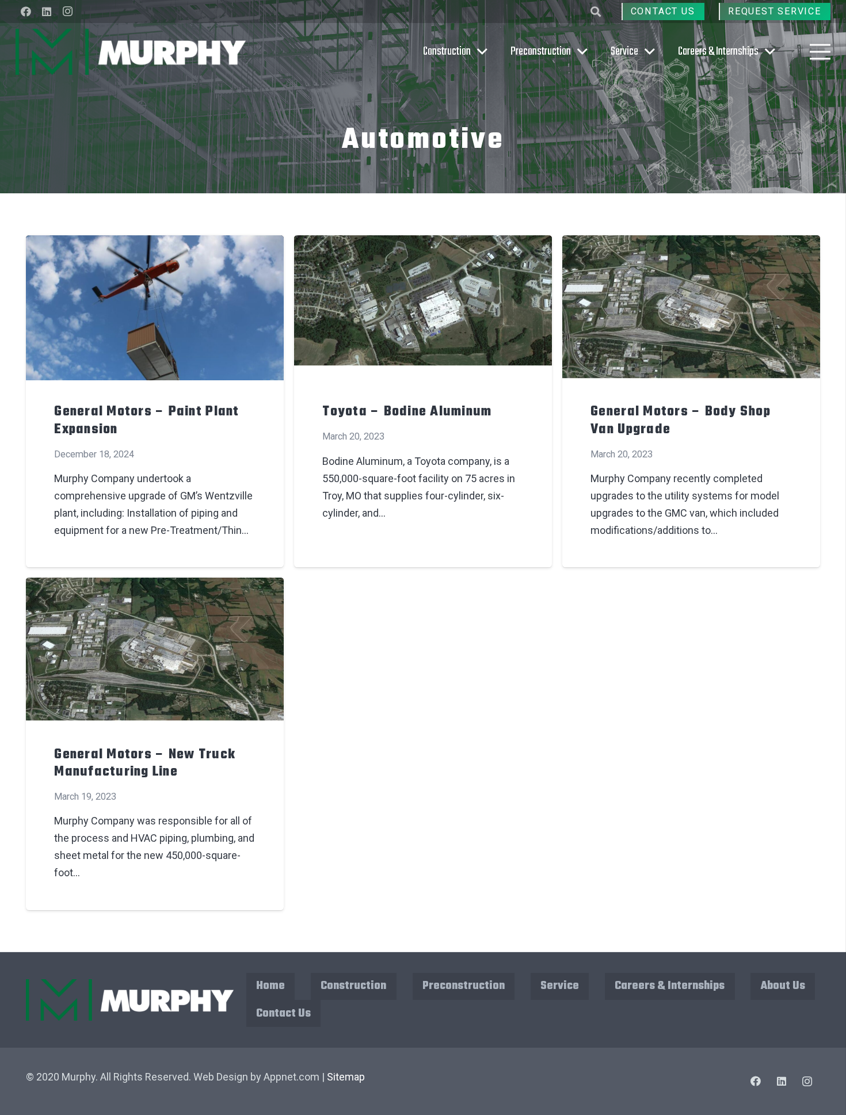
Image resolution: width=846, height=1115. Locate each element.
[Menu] (820, 51)
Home (270, 986)
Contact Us (283, 1013)
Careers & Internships (670, 986)
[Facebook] (26, 11)
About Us (783, 986)
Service (559, 986)
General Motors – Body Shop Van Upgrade (680, 421)
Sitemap (346, 1077)
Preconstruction (463, 986)
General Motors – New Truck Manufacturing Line (144, 763)
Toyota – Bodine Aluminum (406, 412)
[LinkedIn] (46, 11)
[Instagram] (67, 11)
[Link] (131, 52)
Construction (353, 986)
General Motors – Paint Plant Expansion (146, 421)
